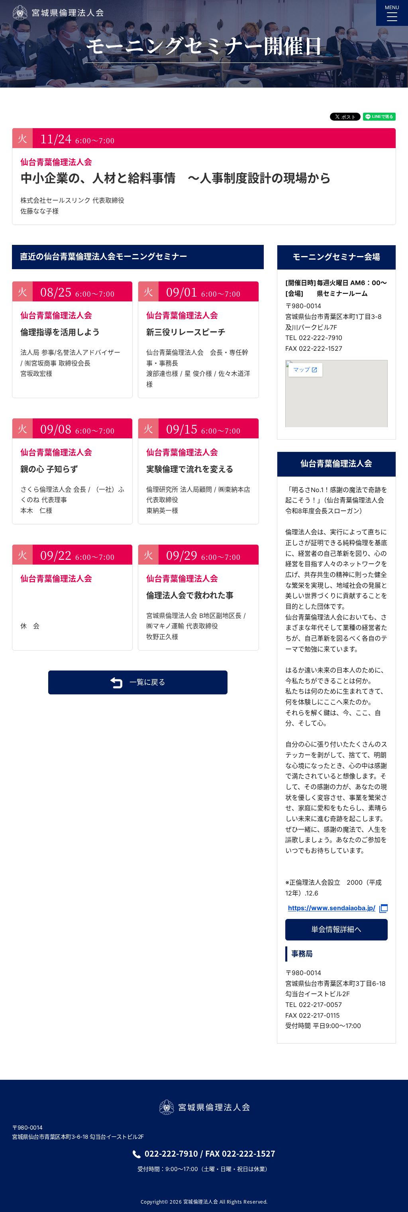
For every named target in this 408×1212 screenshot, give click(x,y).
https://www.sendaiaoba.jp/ (331, 908)
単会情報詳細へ (336, 929)
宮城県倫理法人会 (57, 12)
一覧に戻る (147, 682)
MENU (392, 7)
